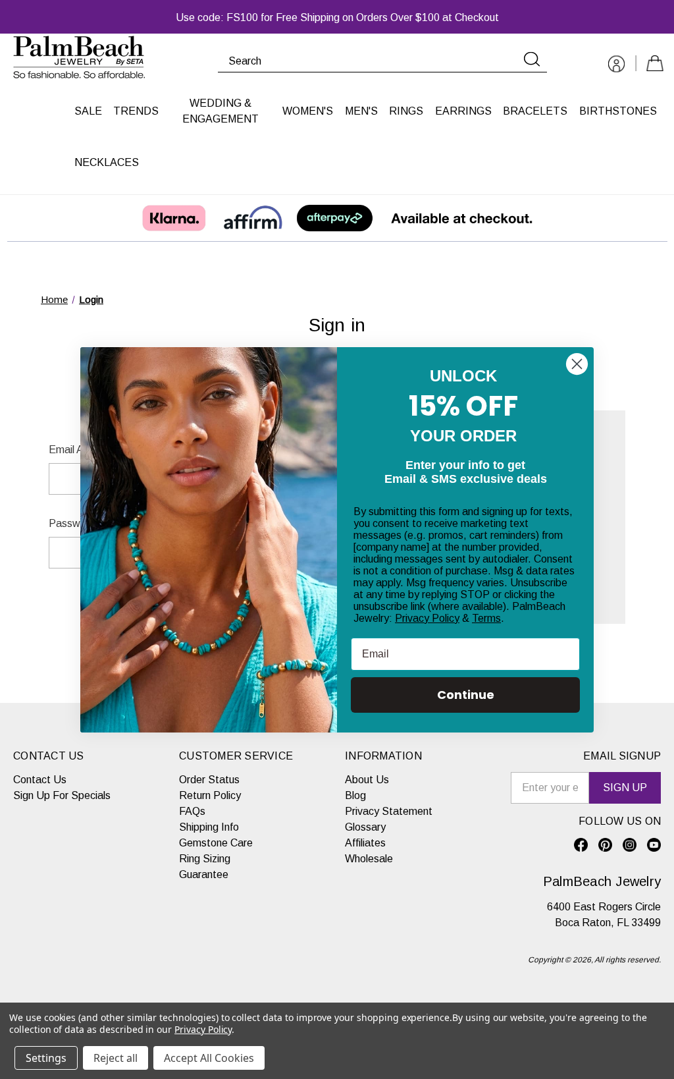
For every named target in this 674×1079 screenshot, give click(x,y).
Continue (465, 694)
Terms (486, 618)
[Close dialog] (576, 363)
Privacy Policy (427, 618)
